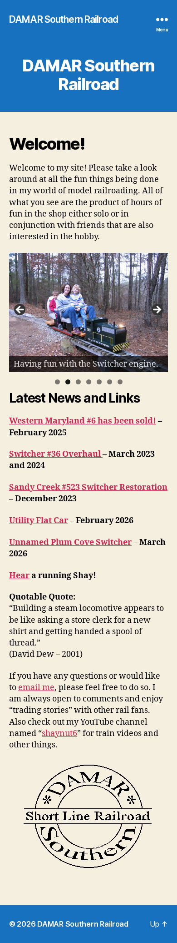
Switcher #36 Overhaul (56, 454)
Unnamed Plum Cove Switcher (70, 542)
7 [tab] (120, 381)
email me (36, 687)
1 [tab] (57, 381)
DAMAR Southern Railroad (63, 19)
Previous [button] (20, 310)
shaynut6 (59, 733)
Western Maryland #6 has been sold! (82, 421)
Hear (19, 575)
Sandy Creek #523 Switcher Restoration (88, 487)
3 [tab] (78, 381)
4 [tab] (88, 381)
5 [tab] (99, 381)
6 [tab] (109, 381)
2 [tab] (67, 381)
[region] (88, 313)
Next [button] (156, 310)
